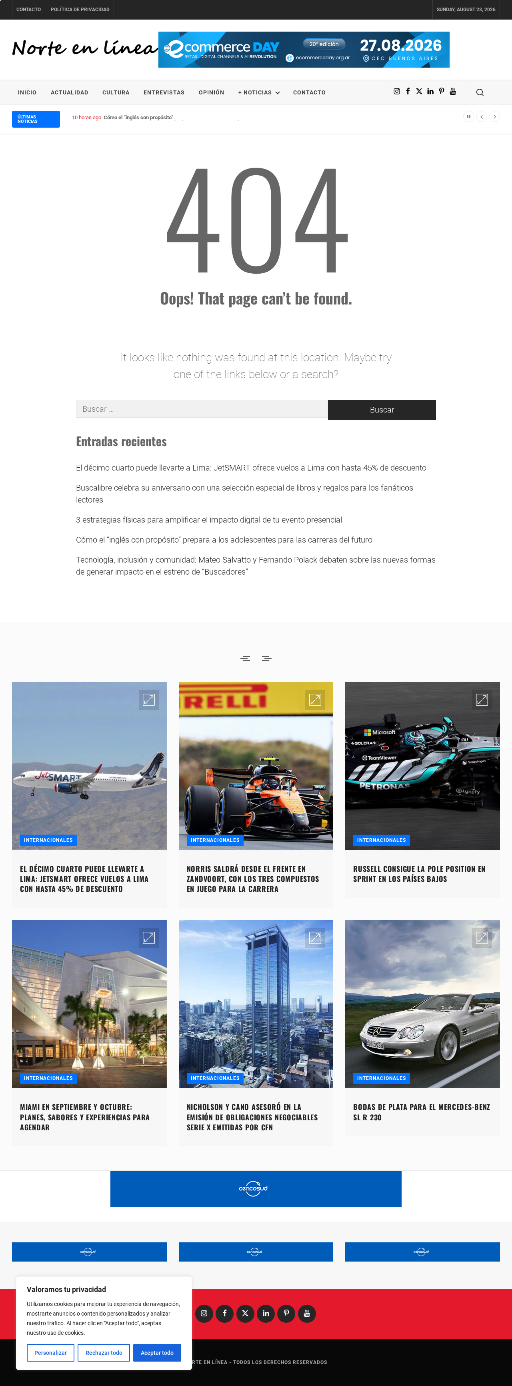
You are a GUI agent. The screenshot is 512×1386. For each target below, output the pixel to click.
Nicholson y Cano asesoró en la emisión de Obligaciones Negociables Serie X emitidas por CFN (252, 1117)
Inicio (27, 92)
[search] (480, 92)
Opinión (211, 92)
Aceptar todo (157, 1353)
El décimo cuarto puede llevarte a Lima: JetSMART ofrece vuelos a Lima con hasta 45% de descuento (251, 468)
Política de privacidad (80, 9)
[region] (104, 1323)
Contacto (28, 9)
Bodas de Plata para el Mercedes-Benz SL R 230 (421, 1112)
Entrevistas (164, 92)
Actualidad (69, 92)
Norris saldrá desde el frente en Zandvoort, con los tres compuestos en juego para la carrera (253, 878)
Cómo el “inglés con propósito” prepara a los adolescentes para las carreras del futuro (202, 117)
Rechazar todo (104, 1353)
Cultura (116, 92)
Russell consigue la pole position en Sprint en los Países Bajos (419, 873)
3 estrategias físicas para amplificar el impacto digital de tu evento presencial (209, 520)
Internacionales (48, 840)
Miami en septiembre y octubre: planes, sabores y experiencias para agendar (85, 1117)
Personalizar (50, 1353)
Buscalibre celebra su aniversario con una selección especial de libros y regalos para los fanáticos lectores (244, 494)
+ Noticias (255, 92)
